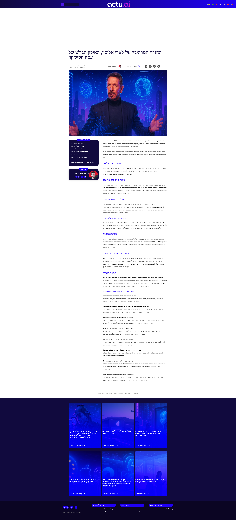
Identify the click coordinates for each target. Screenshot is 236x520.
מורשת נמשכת (75, 154)
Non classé (135, 393)
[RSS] (71, 507)
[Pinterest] (150, 67)
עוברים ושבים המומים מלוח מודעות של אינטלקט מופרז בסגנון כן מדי (148, 433)
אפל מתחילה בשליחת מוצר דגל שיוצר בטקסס (116, 432)
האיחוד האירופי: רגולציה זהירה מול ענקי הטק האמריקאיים (83, 481)
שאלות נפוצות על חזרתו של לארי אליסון (82, 163)
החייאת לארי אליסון (77, 143)
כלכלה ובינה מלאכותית (77, 149)
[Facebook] (158, 67)
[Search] (62, 4)
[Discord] (85, 177)
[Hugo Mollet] (120, 66)
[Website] (64, 507)
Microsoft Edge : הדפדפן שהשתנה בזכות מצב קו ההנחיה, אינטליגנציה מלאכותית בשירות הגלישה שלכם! (116, 483)
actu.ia (129, 393)
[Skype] (78, 177)
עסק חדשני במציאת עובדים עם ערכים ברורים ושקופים (149, 481)
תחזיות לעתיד (75, 160)
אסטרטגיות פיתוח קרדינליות (79, 157)
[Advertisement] (118, 29)
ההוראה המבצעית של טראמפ (79, 152)
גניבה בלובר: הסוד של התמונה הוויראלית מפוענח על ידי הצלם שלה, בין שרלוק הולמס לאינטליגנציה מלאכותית (83, 434)
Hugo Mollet (112, 66)
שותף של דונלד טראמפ (77, 146)
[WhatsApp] (146, 67)
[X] (154, 67)
